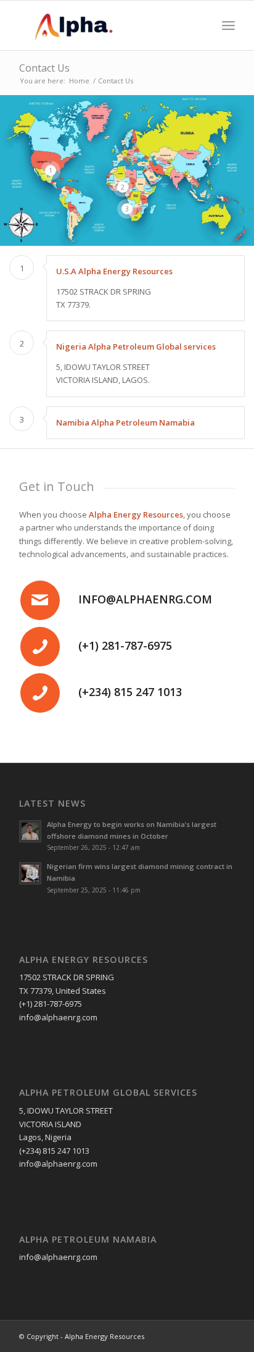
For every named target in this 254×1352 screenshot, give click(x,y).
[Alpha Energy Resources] (105, 25)
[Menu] (228, 25)
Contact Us (44, 68)
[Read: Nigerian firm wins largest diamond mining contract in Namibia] (30, 873)
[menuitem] (228, 25)
